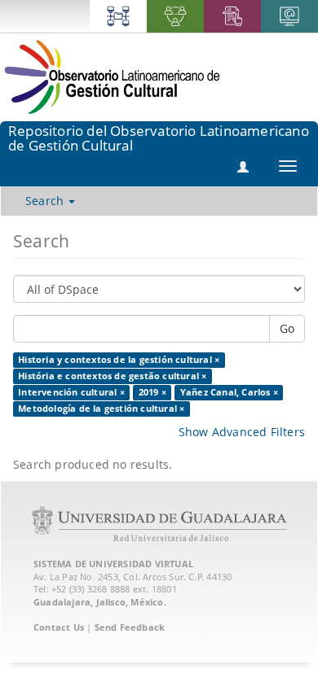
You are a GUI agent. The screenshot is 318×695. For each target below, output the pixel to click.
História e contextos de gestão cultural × (112, 376)
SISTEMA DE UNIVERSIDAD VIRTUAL (113, 563)
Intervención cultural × (71, 392)
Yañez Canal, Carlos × (229, 392)
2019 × (152, 392)
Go (287, 328)
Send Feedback (130, 627)
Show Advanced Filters (242, 431)
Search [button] (46, 200)
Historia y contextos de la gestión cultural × (118, 359)
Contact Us (58, 627)
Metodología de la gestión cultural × (101, 408)
